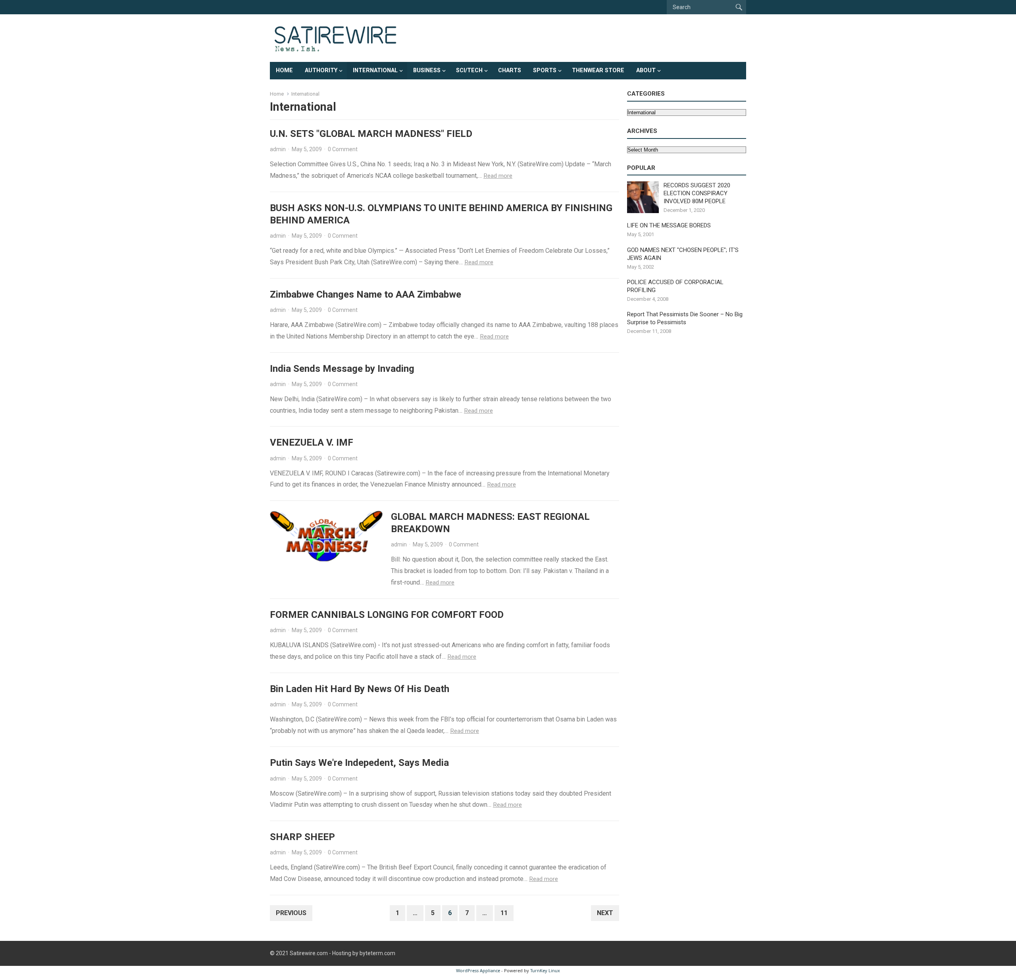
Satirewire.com (309, 953)
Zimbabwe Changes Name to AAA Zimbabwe (365, 294)
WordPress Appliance (478, 970)
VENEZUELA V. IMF (311, 442)
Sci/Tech (469, 70)
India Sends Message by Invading (342, 368)
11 (504, 913)
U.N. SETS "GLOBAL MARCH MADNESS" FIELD (371, 133)
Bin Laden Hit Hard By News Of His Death (359, 688)
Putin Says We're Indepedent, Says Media (359, 762)
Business (427, 70)
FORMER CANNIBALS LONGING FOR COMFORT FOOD (387, 614)
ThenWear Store (598, 70)
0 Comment (343, 149)
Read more (497, 175)
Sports (544, 70)
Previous (291, 913)
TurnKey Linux (545, 970)
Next (605, 913)
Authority (321, 70)
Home (284, 70)
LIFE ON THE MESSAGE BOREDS (669, 225)
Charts (509, 70)
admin (278, 149)
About (646, 70)
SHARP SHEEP (302, 836)
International (375, 70)
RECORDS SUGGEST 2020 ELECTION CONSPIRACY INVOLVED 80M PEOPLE (697, 193)
